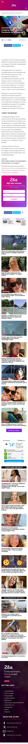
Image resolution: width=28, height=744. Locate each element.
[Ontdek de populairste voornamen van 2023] (14, 648)
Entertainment (6, 270)
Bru (9, 40)
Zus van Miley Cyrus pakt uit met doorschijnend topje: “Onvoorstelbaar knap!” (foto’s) (13, 295)
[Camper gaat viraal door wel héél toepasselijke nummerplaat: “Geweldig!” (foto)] (14, 328)
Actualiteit (11, 12)
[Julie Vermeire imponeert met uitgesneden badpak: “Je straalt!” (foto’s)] (14, 264)
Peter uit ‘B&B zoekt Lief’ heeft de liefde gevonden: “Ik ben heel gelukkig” (13, 424)
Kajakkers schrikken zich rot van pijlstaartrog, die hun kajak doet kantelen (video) (11, 317)
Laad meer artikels (13, 430)
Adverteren (8, 700)
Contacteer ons (9, 705)
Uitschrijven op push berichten (14, 702)
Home (2, 12)
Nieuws (6, 12)
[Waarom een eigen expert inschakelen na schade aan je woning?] (14, 606)
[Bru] (2, 40)
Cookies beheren (10, 698)
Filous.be (7, 712)
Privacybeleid (9, 696)
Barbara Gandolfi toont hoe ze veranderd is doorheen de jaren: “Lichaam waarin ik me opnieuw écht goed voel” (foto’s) (12, 360)
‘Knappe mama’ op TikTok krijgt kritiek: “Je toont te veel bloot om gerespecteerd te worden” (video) (13, 591)
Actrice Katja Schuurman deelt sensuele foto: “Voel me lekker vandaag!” (11, 550)
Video (4, 248)
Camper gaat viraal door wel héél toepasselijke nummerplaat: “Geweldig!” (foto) (11, 338)
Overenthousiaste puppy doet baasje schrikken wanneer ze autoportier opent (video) (14, 382)
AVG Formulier (9, 693)
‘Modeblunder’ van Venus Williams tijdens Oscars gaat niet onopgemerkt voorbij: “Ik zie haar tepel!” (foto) (13, 486)
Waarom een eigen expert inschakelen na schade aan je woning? (11, 615)
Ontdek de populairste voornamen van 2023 (13, 656)
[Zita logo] (14, 5)
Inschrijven (14, 199)
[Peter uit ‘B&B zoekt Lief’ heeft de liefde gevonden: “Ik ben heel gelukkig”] (14, 415)
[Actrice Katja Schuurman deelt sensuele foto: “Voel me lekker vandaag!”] (14, 540)
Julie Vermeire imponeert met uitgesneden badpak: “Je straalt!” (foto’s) (11, 274)
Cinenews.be (8, 707)
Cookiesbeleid (9, 691)
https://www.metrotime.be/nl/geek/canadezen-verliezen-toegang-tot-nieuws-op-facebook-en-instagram (13, 170)
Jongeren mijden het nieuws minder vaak (10, 222)
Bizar (4, 334)
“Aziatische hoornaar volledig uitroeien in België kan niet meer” (23, 223)
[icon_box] (12, 723)
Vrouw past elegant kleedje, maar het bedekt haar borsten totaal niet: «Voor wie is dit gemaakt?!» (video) (12, 508)
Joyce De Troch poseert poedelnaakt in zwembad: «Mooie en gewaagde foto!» (13, 529)
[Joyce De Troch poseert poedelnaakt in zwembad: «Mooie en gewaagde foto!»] (14, 520)
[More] (22, 45)
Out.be (7, 709)
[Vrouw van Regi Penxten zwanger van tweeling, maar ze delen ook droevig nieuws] (14, 393)
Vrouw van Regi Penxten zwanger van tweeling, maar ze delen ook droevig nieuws (13, 404)
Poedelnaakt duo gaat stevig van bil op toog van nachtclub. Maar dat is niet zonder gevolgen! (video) (13, 570)
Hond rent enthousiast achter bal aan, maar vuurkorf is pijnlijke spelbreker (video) (13, 253)
